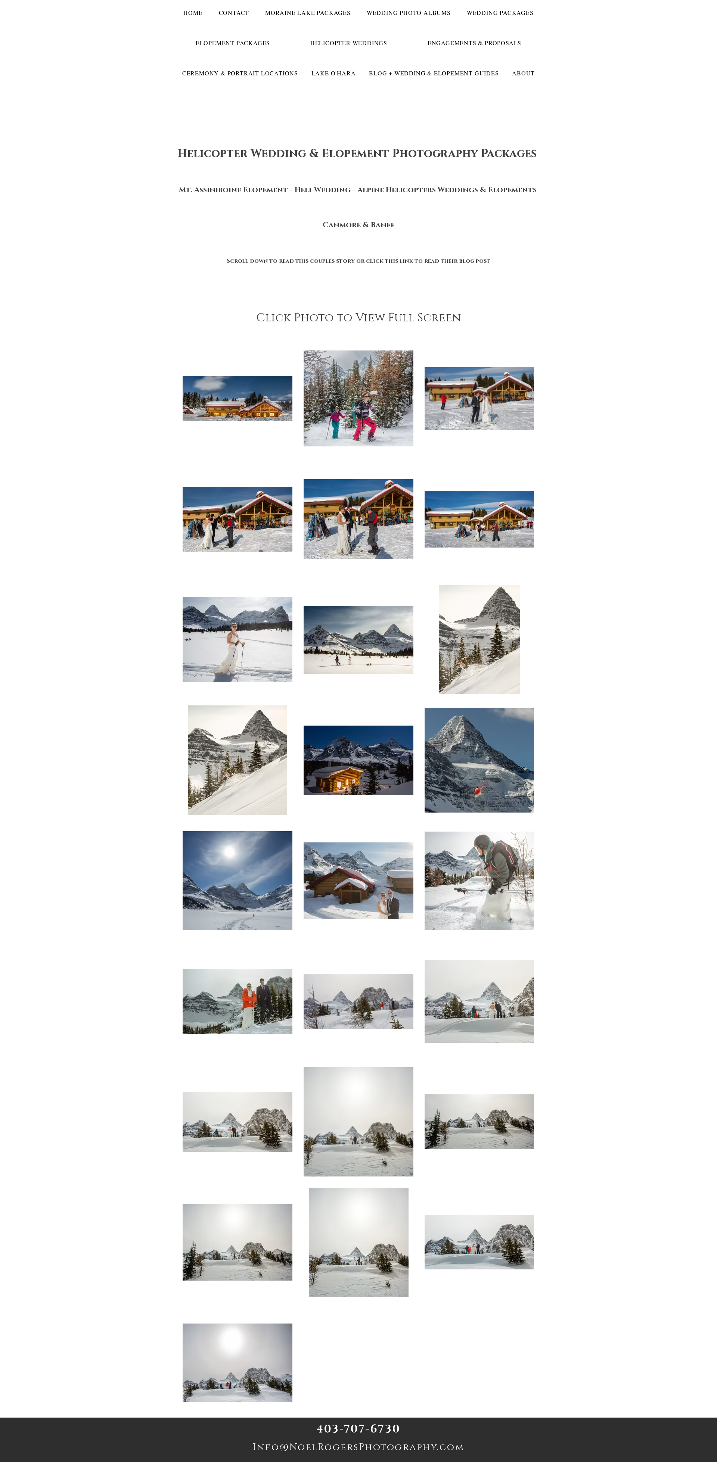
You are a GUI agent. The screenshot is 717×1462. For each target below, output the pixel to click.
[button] (500, 12)
